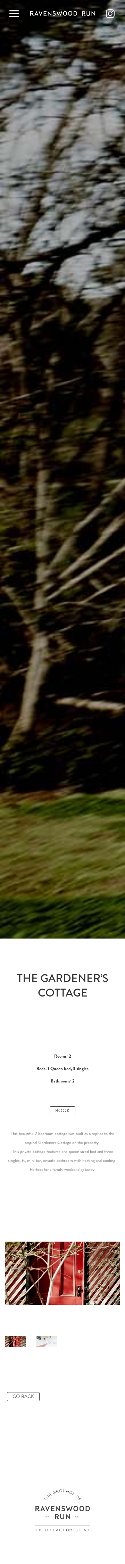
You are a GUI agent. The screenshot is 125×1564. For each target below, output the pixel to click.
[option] (62, 1273)
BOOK (62, 1110)
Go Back (23, 1396)
